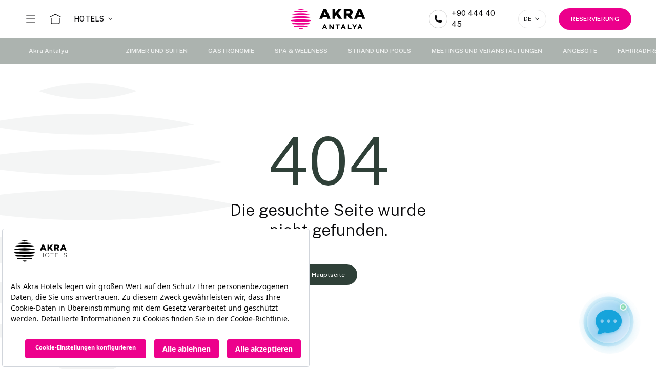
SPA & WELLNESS (301, 50)
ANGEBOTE (580, 50)
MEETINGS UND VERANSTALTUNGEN (487, 50)
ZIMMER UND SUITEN (157, 50)
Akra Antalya (48, 50)
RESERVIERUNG (595, 19)
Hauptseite (328, 274)
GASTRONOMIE (231, 50)
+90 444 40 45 (474, 18)
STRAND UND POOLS (379, 50)
